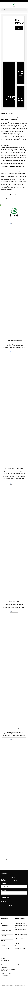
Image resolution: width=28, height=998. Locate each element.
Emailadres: (4, 883)
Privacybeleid (9, 985)
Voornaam (3, 890)
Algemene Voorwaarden (20, 985)
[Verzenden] (25, 9)
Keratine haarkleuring (14, 986)
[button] (2, 5)
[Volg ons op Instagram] (9, 901)
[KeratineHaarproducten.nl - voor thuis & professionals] (14, 5)
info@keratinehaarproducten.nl (15, 964)
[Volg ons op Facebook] (7, 901)
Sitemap (4, 985)
